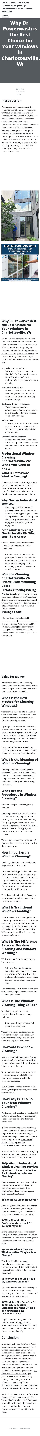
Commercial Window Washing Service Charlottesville (16, 1142)
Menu (5, 15)
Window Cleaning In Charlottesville (17, 353)
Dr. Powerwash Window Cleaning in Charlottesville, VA (19, 1373)
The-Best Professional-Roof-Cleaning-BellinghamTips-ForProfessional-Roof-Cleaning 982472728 (17, 7)
